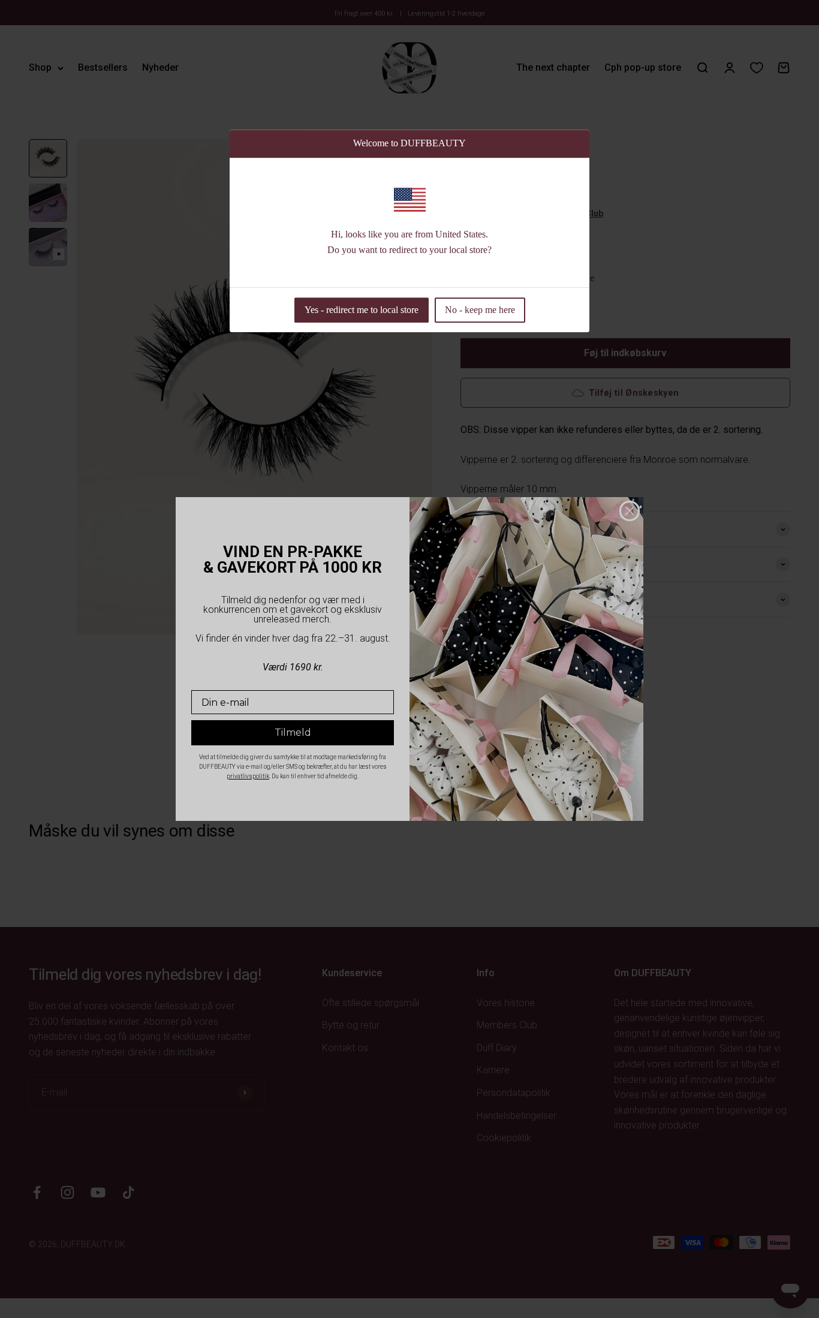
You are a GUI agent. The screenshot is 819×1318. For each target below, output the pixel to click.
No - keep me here (480, 310)
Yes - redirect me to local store (361, 310)
